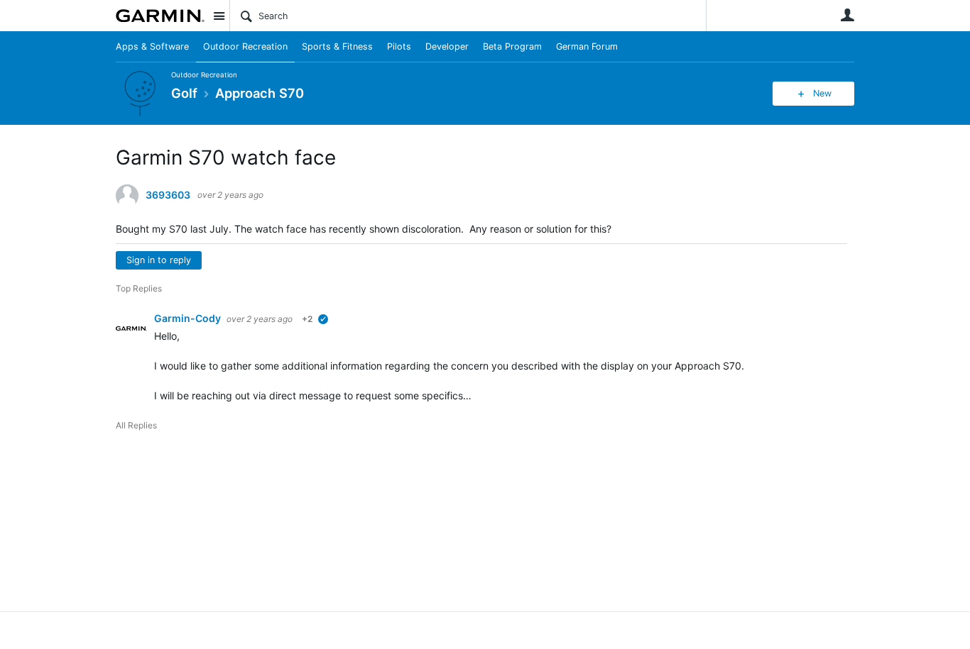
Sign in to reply (158, 260)
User (847, 15)
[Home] (160, 15)
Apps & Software (152, 46)
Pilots (399, 46)
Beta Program (512, 46)
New (822, 93)
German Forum (587, 46)
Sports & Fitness (337, 46)
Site (218, 15)
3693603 (168, 195)
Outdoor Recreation (245, 46)
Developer (447, 46)
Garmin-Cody (188, 318)
